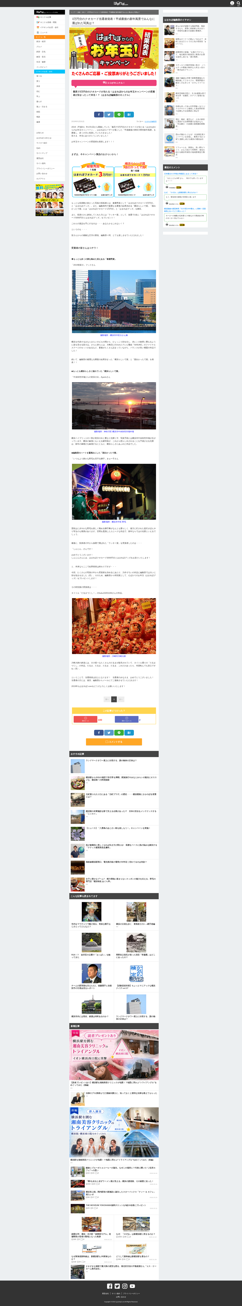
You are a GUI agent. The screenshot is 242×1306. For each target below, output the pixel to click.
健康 (38, 122)
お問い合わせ (41, 173)
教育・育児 (41, 57)
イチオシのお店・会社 (49, 27)
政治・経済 (41, 41)
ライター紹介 (41, 143)
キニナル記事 (45, 17)
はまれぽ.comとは (43, 138)
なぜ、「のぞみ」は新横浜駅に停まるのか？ (181, 192)
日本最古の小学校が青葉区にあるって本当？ (181, 174)
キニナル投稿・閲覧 (48, 22)
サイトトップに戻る (52, 12)
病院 (38, 112)
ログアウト (41, 179)
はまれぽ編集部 (151, 121)
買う (38, 81)
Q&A (38, 148)
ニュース (43, 32)
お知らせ (40, 133)
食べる (39, 76)
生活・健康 (41, 62)
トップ (73, 12)
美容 (38, 86)
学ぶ (38, 96)
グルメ (39, 47)
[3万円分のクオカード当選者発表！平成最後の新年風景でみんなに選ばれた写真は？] (129, 114)
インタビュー (41, 67)
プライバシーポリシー (45, 168)
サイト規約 (41, 163)
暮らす (39, 102)
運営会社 (40, 158)
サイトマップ (41, 153)
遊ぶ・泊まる (41, 107)
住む (38, 91)
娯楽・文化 (41, 52)
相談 (38, 117)
